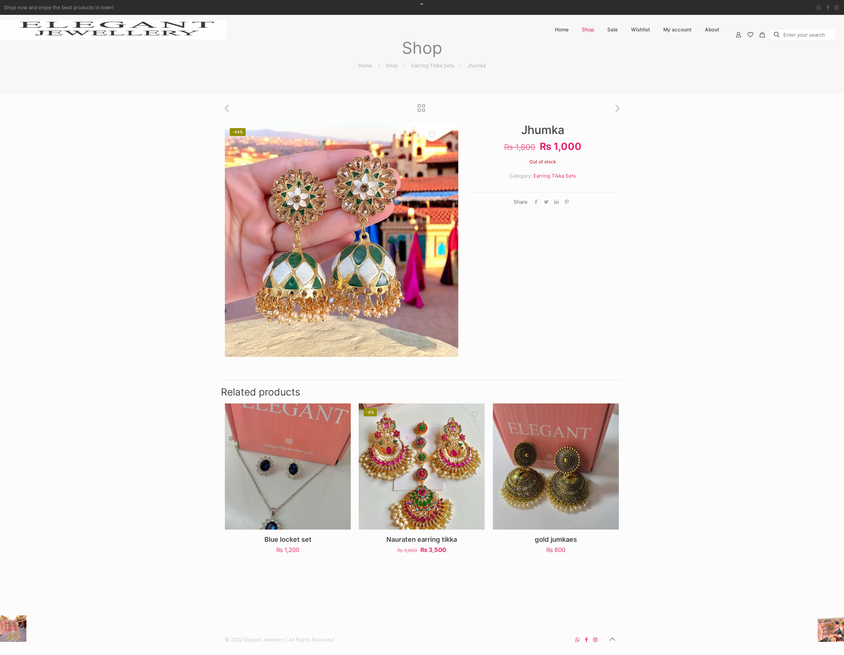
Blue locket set (288, 539)
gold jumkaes (556, 539)
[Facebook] (827, 7)
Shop (392, 65)
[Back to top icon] (612, 639)
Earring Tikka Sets (432, 65)
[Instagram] (836, 7)
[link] (588, 49)
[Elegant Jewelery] (113, 30)
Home (365, 65)
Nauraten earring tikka (421, 539)
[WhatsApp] (818, 7)
